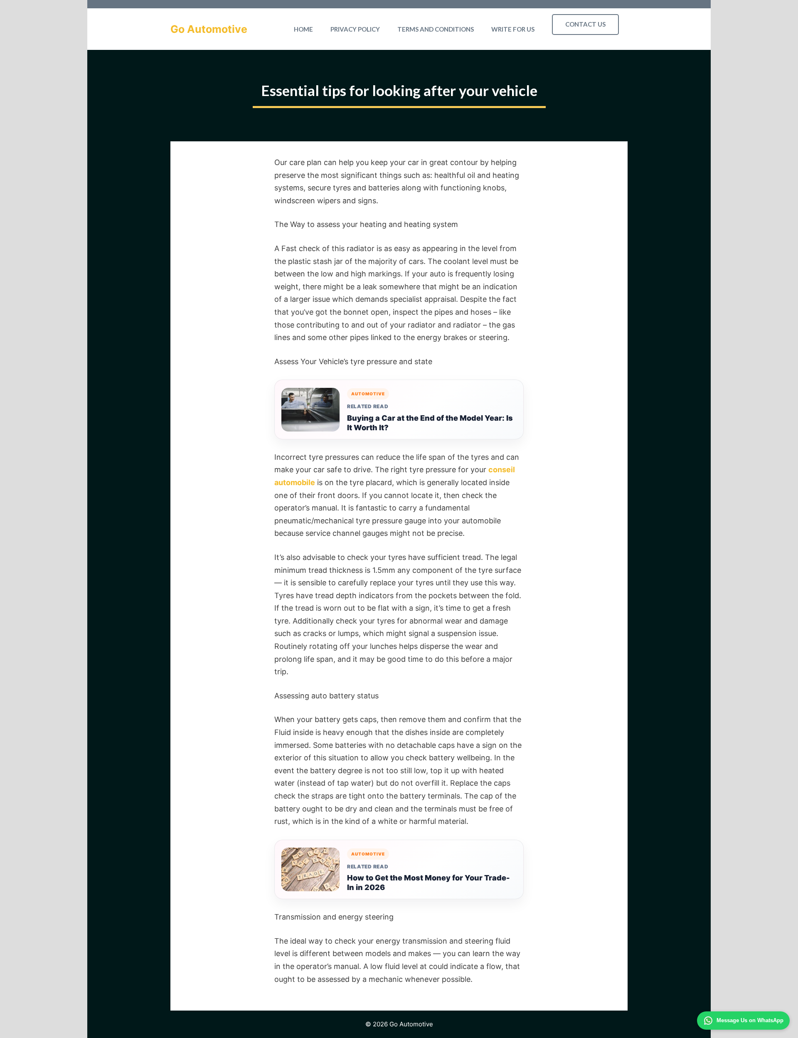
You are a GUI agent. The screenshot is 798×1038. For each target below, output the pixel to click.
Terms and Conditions (435, 29)
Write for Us (512, 29)
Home (303, 29)
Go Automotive (208, 29)
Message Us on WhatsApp (750, 1020)
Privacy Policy (355, 29)
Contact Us (585, 24)
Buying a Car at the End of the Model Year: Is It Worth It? (430, 423)
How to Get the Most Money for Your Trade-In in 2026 (428, 882)
